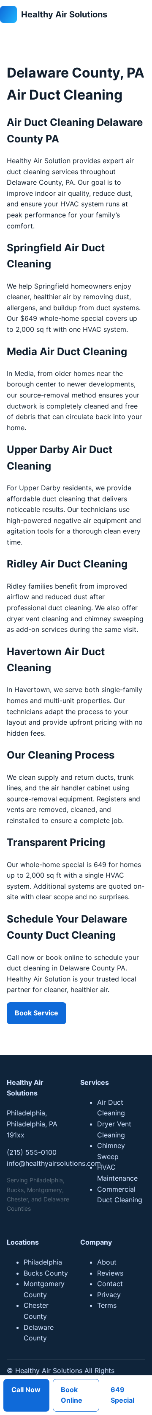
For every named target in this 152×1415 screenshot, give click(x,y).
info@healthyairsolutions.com (54, 1163)
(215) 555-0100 (32, 1152)
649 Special (122, 1395)
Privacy (109, 1294)
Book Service (36, 1013)
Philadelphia (43, 1262)
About (107, 1262)
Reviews (110, 1273)
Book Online (71, 1395)
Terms (107, 1305)
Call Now (26, 1389)
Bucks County (46, 1273)
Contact (110, 1283)
